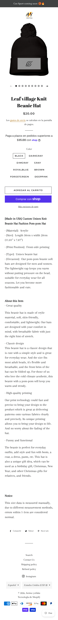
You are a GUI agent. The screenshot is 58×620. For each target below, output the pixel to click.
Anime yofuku (33, 593)
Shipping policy (29, 564)
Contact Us (29, 559)
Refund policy (29, 569)
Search (29, 555)
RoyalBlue (21, 169)
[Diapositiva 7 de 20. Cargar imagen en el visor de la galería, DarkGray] (35, 86)
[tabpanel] (29, 49)
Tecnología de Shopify (29, 597)
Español (12, 585)
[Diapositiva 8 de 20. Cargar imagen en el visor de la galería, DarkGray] (38, 86)
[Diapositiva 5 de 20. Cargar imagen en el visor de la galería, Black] (29, 86)
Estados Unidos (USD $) (35, 585)
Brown (39, 169)
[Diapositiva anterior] (11, 86)
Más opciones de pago (28, 206)
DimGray (23, 162)
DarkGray (36, 155)
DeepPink (41, 176)
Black (19, 155)
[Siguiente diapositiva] (47, 86)
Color (29, 149)
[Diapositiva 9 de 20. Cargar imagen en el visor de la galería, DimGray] (42, 86)
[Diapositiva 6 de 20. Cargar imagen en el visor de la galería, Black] (32, 86)
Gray (37, 162)
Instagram (30, 576)
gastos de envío (18, 120)
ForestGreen (19, 176)
